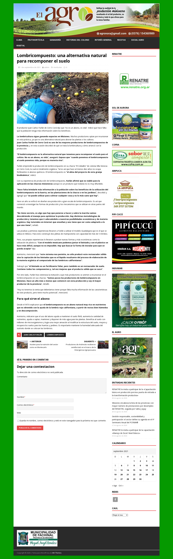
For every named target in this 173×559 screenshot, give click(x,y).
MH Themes (56, 553)
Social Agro (137, 40)
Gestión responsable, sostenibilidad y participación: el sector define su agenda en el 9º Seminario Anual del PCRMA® (133, 419)
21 (128, 474)
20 (121, 474)
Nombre (20, 397)
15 (134, 470)
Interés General (103, 40)
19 (115, 474)
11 (153, 465)
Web (19, 412)
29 (134, 479)
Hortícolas (58, 67)
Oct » (121, 485)
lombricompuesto (55, 335)
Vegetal (20, 45)
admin (46, 67)
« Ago (114, 485)
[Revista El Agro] (86, 35)
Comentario (22, 376)
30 (140, 479)
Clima (19, 40)
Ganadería (55, 40)
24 (147, 474)
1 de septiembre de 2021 (30, 67)
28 (128, 479)
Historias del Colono (77, 40)
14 (128, 470)
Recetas (121, 40)
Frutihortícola (36, 40)
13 (121, 470)
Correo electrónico (25, 405)
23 (140, 474)
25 (153, 474)
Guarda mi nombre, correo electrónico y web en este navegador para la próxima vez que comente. (63, 420)
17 (147, 470)
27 (121, 479)
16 (140, 470)
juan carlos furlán (33, 335)
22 (134, 474)
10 (147, 465)
